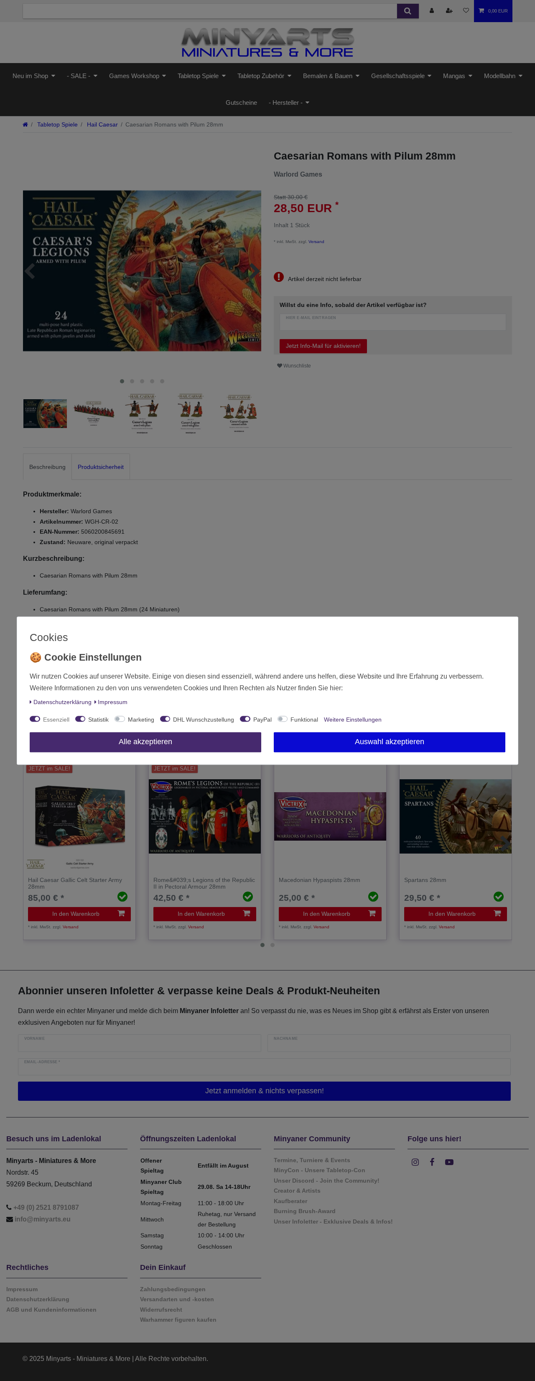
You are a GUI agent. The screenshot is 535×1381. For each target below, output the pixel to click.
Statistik (98, 719)
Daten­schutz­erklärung (62, 702)
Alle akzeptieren (145, 741)
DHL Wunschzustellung (203, 719)
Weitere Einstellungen (353, 719)
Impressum (112, 702)
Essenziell (56, 719)
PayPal (262, 719)
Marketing (141, 719)
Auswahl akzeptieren (389, 741)
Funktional (304, 719)
